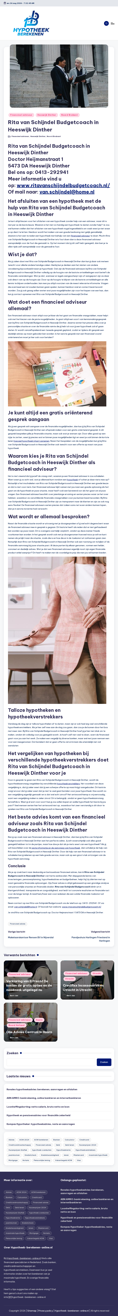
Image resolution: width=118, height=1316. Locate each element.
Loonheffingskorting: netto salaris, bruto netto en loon (38, 1106)
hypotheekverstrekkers (68, 783)
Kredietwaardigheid (50, 1155)
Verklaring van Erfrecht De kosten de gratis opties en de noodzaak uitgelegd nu (29, 985)
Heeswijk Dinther (46, 115)
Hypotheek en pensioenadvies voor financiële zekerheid (38, 1115)
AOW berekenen (41, 1140)
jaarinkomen (14, 1155)
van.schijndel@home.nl (66, 192)
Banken (56, 1140)
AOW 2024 (24, 1140)
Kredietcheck (30, 1155)
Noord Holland (16, 1025)
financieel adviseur (80, 235)
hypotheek (72, 479)
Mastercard (79, 1155)
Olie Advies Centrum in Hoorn (29, 1032)
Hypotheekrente (63, 1150)
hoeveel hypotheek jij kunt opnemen (31, 441)
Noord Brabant (69, 115)
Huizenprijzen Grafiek (18, 1150)
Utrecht (97, 973)
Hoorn (39, 1020)
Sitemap (31, 1310)
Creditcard (84, 1140)
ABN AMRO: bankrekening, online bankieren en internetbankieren (44, 1098)
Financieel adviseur (21, 115)
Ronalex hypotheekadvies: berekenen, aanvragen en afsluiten (42, 1089)
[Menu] (112, 23)
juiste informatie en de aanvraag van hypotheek (56, 848)
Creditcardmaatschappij (20, 1145)
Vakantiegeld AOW (63, 1160)
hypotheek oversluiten (41, 1150)
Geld (58, 1145)
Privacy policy (45, 1310)
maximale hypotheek (98, 1155)
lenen (66, 1155)
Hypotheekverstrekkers (85, 1150)
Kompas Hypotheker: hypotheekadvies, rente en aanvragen (41, 1124)
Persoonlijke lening (42, 1160)
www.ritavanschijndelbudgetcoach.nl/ (63, 185)
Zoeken (12, 1053)
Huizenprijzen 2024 (87, 1145)
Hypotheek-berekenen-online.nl (24, 1258)
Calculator (69, 1140)
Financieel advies (17, 924)
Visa (79, 1160)
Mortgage (13, 1160)
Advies (11, 1140)
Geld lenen (69, 1145)
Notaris (26, 1160)
